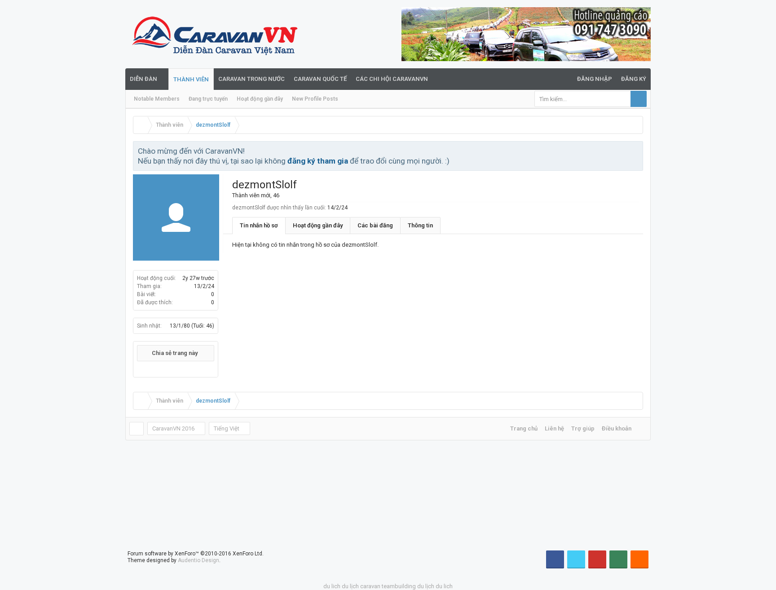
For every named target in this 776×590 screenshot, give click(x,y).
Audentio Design (198, 560)
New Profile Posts (315, 99)
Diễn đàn (143, 78)
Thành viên (191, 79)
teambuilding (399, 586)
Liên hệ (554, 428)
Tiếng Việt (226, 428)
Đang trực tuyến (208, 99)
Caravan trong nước (251, 78)
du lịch (350, 586)
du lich (331, 586)
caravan (370, 586)
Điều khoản (616, 428)
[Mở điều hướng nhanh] (635, 124)
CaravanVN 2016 (173, 428)
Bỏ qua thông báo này (636, 150)
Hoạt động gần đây (260, 99)
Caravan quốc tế (320, 78)
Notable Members (157, 99)
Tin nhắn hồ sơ (259, 225)
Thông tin (420, 225)
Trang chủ (524, 428)
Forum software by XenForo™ (196, 553)
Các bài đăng (375, 225)
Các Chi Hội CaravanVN (392, 78)
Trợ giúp (583, 428)
